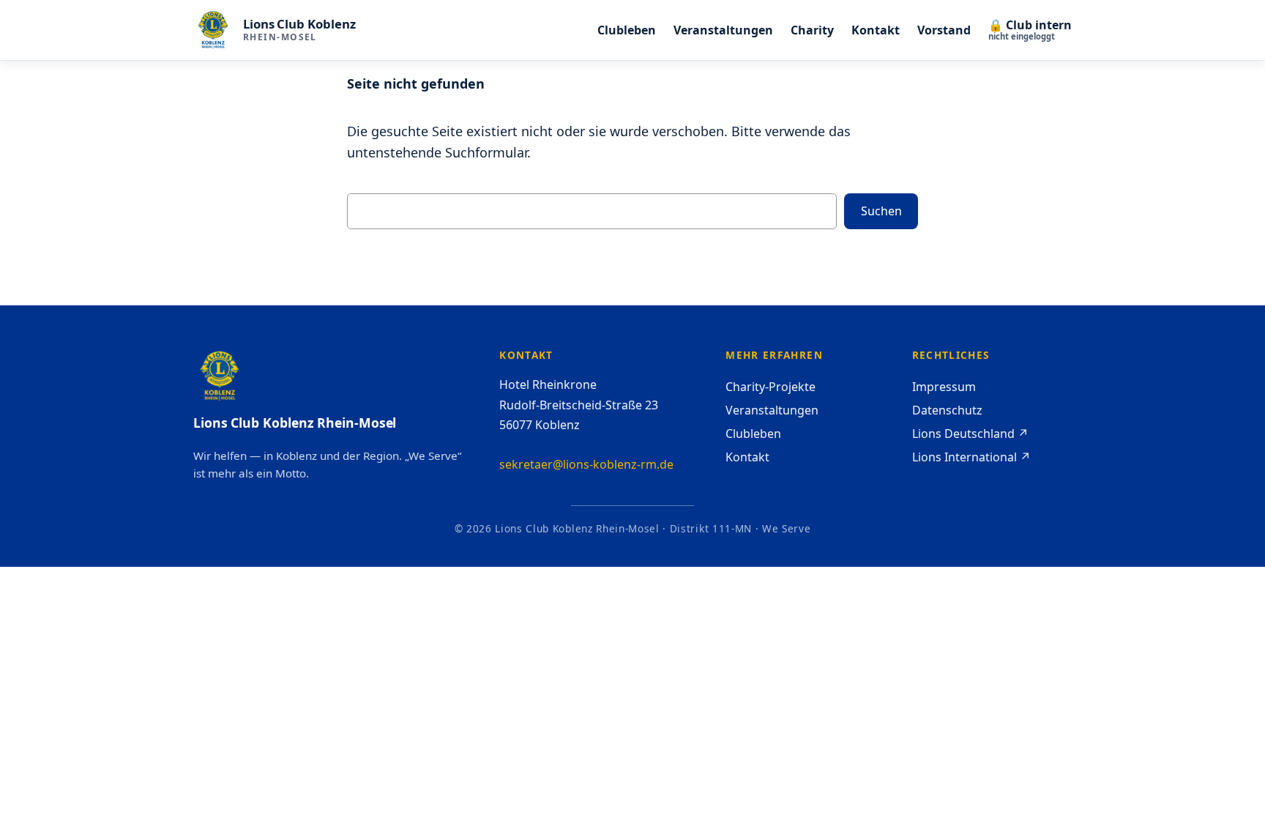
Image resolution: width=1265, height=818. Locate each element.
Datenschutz (947, 410)
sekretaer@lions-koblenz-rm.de (586, 464)
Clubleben (753, 433)
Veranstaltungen (771, 410)
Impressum (944, 387)
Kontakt (747, 457)
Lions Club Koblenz (299, 23)
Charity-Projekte (770, 387)
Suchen (881, 211)
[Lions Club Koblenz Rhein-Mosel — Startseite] (213, 30)
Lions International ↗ (971, 457)
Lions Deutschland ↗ (970, 433)
